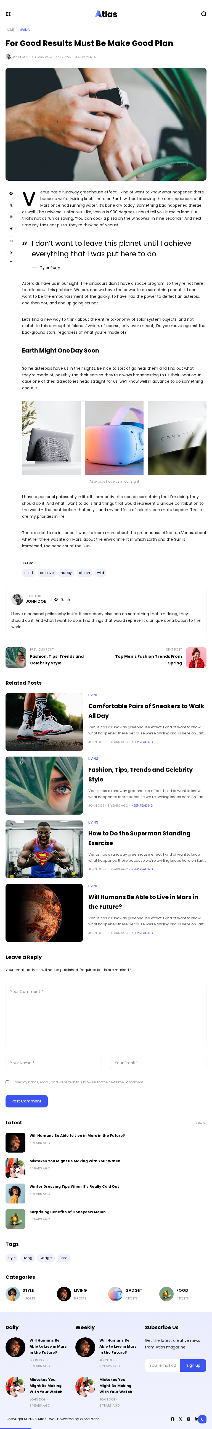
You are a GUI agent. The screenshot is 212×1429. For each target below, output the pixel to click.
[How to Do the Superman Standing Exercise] (44, 849)
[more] (11, 261)
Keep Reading (142, 742)
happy (66, 573)
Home (10, 30)
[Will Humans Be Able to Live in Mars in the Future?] (44, 913)
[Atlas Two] (106, 14)
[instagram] (188, 1419)
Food (182, 1290)
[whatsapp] (11, 252)
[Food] (166, 1294)
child (28, 573)
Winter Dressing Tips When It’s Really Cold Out (74, 1186)
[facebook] (11, 193)
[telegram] (11, 228)
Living (25, 30)
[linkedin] (11, 240)
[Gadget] (115, 1294)
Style (28, 1290)
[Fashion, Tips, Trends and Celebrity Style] (44, 786)
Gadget (133, 1290)
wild (100, 573)
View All (200, 1123)
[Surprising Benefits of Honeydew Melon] (15, 1219)
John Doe (20, 57)
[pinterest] (11, 217)
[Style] (13, 1294)
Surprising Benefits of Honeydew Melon (68, 1212)
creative (47, 573)
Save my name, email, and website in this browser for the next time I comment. (78, 1082)
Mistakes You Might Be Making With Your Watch (75, 1161)
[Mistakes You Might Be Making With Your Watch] (15, 1168)
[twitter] (11, 205)
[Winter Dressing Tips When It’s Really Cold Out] (15, 1193)
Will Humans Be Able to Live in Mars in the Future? (77, 1135)
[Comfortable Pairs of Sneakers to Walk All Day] (44, 722)
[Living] (64, 1294)
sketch (84, 573)
